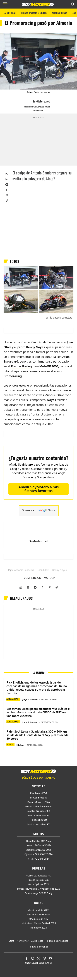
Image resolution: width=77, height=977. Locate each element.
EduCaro (20, 745)
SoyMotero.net (41, 101)
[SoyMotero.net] (29, 101)
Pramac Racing (21, 366)
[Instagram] (32, 958)
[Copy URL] (6, 200)
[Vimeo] (44, 958)
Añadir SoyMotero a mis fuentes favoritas (38, 489)
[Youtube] (50, 958)
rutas (9, 744)
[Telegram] (6, 184)
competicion (32, 578)
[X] (6, 195)
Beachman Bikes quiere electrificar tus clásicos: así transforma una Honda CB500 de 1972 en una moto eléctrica (38, 712)
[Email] (6, 179)
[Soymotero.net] (38, 771)
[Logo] (38, 4)
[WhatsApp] (6, 173)
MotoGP (49, 578)
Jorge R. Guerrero (30, 699)
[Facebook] (6, 189)
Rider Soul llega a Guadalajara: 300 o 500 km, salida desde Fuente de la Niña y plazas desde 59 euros (37, 735)
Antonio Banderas (24, 570)
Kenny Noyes (35, 347)
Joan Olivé (43, 570)
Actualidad (12, 699)
